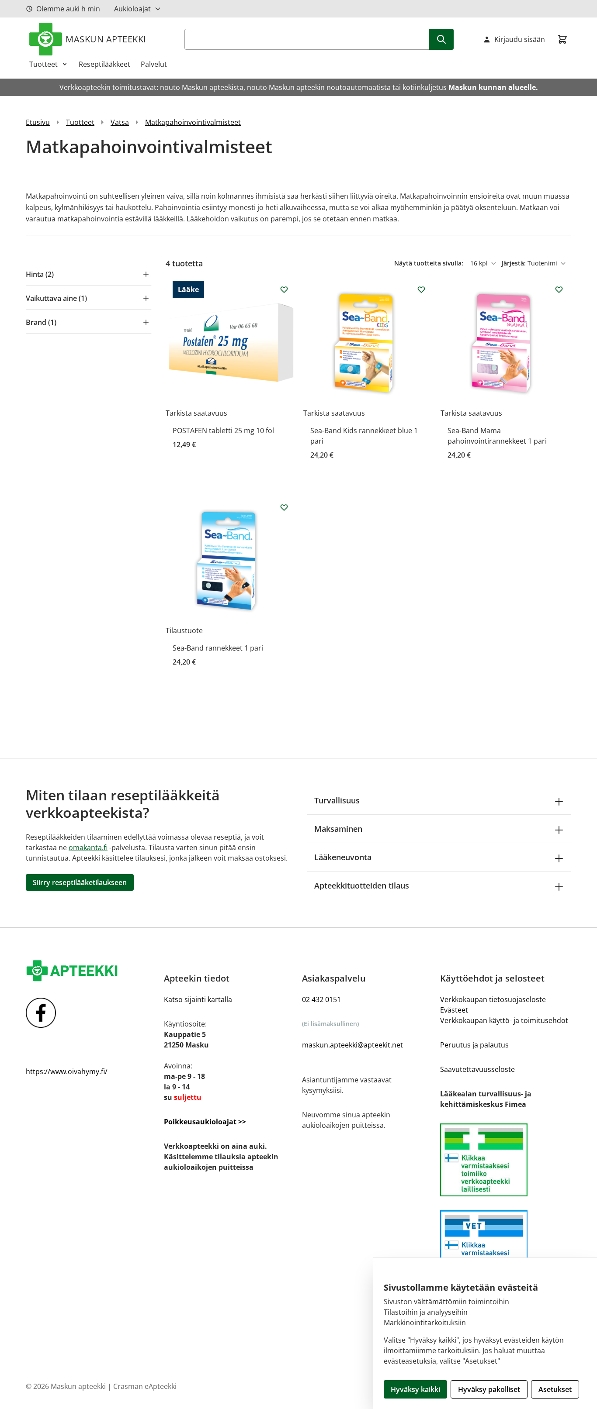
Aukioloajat (132, 9)
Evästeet (454, 1010)
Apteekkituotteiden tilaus (361, 885)
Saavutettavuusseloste (477, 1069)
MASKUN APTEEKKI (106, 39)
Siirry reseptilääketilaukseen (80, 882)
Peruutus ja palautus (474, 1045)
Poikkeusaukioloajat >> (205, 1122)
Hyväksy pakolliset (489, 1389)
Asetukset (555, 1389)
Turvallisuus (337, 800)
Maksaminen (338, 828)
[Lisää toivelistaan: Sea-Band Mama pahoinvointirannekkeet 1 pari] (559, 289)
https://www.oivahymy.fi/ (67, 1071)
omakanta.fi (88, 847)
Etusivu (38, 122)
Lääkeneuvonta (342, 857)
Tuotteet (43, 64)
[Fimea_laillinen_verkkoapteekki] (505, 1246)
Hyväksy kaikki (415, 1389)
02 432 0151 (321, 999)
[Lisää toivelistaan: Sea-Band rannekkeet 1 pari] (284, 507)
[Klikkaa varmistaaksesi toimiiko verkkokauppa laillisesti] (505, 1159)
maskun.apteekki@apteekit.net (352, 1045)
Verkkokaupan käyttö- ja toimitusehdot (504, 1020)
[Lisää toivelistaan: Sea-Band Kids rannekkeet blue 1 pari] (421, 289)
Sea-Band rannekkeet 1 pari (218, 648)
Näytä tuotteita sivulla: (429, 263)
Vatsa (120, 122)
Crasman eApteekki (145, 1386)
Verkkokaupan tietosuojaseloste (493, 999)
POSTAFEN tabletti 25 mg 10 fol (223, 430)
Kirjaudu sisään (519, 39)
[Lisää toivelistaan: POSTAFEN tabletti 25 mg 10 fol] (284, 289)
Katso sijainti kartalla (198, 999)
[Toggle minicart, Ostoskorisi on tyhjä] (562, 39)
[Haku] (441, 39)
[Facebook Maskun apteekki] (91, 1013)
